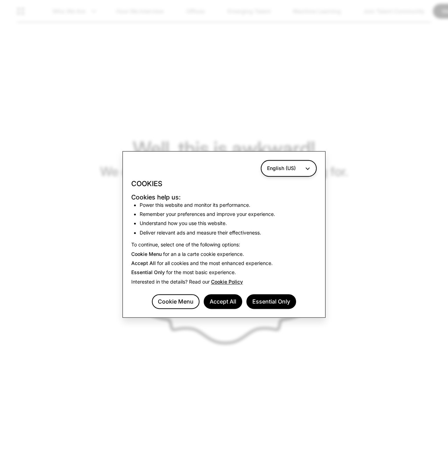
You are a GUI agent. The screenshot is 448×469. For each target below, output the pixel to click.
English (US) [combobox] (281, 168)
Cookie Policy (227, 282)
